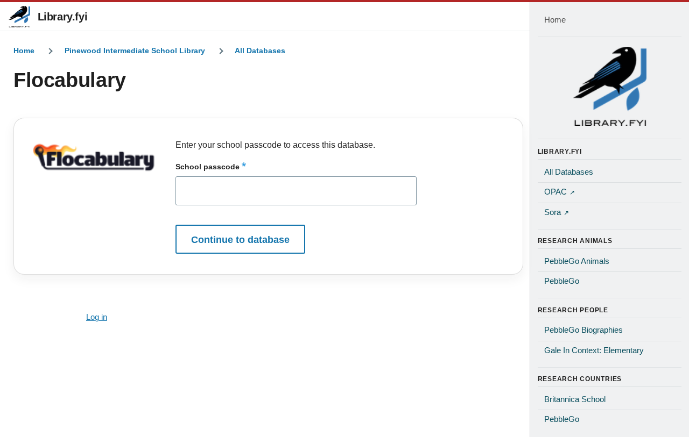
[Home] (610, 86)
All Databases (260, 50)
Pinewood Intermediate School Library (135, 50)
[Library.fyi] (19, 16)
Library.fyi (63, 16)
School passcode (207, 166)
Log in (96, 317)
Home (23, 50)
